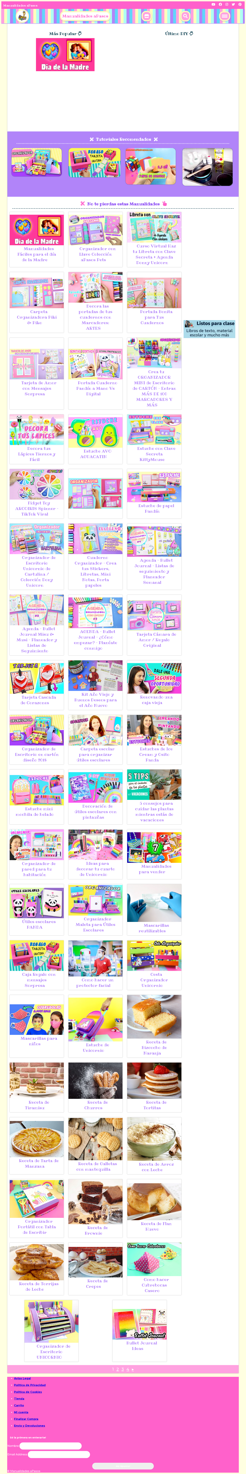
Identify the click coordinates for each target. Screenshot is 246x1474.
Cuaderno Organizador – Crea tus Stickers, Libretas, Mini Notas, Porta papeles (95, 571)
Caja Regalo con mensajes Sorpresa (39, 980)
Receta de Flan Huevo (156, 1226)
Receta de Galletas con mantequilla (96, 1166)
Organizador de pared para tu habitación (39, 869)
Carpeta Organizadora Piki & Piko (37, 317)
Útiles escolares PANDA (39, 924)
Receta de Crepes (97, 1283)
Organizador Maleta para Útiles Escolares (95, 924)
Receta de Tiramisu (37, 1105)
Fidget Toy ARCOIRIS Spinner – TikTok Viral (36, 508)
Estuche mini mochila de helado (35, 811)
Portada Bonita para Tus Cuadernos (156, 317)
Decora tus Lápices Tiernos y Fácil (36, 454)
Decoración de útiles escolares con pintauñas (95, 811)
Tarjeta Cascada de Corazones (38, 700)
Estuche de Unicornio (96, 1047)
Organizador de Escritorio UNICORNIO (53, 1351)
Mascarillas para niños (39, 1041)
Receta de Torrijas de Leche (39, 1286)
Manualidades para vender (155, 869)
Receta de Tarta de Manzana (39, 1163)
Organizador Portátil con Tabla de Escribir (37, 1227)
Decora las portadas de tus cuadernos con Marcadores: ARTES (95, 317)
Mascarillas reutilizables (154, 928)
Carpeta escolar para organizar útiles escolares (96, 754)
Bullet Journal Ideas (141, 1345)
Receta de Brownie (96, 1230)
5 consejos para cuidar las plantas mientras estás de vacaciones (154, 812)
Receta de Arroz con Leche (156, 1167)
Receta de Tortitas (155, 1105)
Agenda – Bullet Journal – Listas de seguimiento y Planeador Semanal (154, 571)
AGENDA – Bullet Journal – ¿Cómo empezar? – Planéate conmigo (95, 640)
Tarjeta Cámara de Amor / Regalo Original (156, 639)
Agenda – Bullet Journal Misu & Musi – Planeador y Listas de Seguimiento (37, 640)
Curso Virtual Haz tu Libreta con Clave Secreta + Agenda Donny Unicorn (154, 254)
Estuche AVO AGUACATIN (96, 453)
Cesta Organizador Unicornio (154, 980)
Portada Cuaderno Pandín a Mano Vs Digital (96, 388)
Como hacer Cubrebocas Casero (155, 1285)
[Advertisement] (123, 103)
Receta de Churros (96, 1105)
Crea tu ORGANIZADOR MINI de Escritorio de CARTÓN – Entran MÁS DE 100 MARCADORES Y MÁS (154, 388)
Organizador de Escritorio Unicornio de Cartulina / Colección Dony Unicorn (38, 571)
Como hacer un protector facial (95, 982)
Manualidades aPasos (20, 6)
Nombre (13, 1445)
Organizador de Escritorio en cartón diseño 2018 (37, 754)
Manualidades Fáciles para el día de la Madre (36, 254)
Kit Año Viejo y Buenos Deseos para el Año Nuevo (95, 700)
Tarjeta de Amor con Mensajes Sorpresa (39, 388)
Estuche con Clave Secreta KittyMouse (156, 454)
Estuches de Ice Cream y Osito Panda (156, 754)
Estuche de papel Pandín (156, 508)
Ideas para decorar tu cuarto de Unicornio (95, 869)
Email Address (17, 1454)
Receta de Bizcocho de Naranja (154, 1047)
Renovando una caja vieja (156, 699)
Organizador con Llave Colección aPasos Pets (97, 254)
